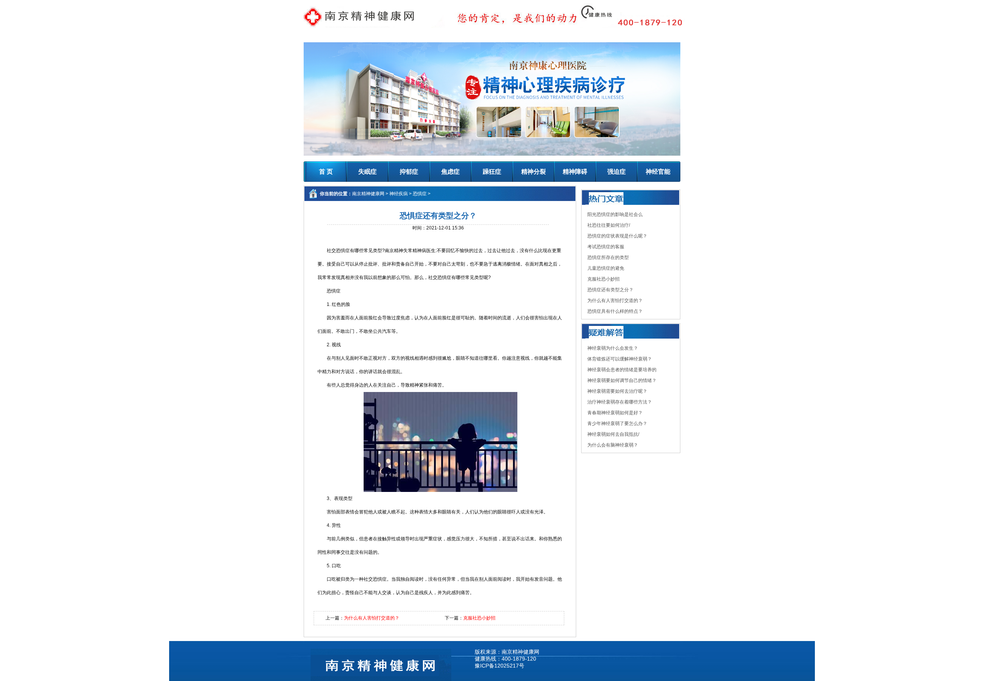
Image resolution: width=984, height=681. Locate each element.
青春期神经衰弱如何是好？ (615, 412)
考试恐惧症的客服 (605, 246)
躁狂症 (492, 171)
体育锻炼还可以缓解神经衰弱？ (619, 359)
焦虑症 (450, 171)
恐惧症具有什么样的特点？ (615, 311)
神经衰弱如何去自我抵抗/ (613, 434)
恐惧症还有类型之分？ (610, 289)
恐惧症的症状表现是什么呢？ (617, 236)
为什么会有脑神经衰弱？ (612, 445)
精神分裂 (533, 171)
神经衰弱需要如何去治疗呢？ (617, 391)
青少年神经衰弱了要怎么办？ (617, 423)
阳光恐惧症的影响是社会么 (615, 214)
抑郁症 (409, 171)
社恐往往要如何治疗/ (608, 225)
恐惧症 (420, 193)
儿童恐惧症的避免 (605, 268)
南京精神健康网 (368, 193)
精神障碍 (575, 171)
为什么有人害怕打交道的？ (371, 618)
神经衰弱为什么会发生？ (612, 348)
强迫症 (616, 171)
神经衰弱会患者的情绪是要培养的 (622, 369)
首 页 (326, 171)
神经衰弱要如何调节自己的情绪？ (622, 380)
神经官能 (658, 171)
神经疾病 (398, 193)
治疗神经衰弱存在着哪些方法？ (619, 402)
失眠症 (367, 171)
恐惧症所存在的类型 (608, 257)
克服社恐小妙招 (479, 618)
